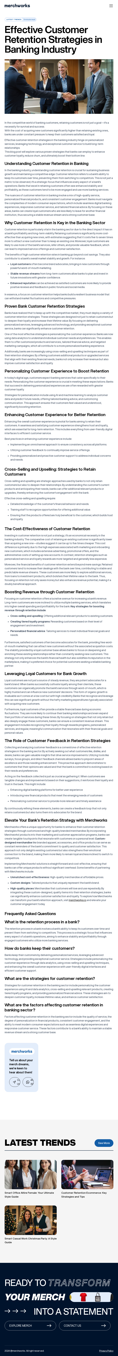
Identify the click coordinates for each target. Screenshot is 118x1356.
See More (104, 1143)
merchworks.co (77, 900)
